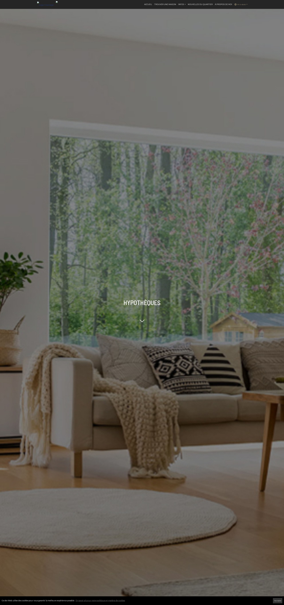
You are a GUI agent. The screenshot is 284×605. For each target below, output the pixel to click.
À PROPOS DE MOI (223, 4)
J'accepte (277, 601)
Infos (182, 5)
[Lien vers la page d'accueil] (46, 4)
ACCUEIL (148, 4)
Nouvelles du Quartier (200, 4)
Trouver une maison (165, 4)
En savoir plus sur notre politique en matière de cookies (100, 601)
